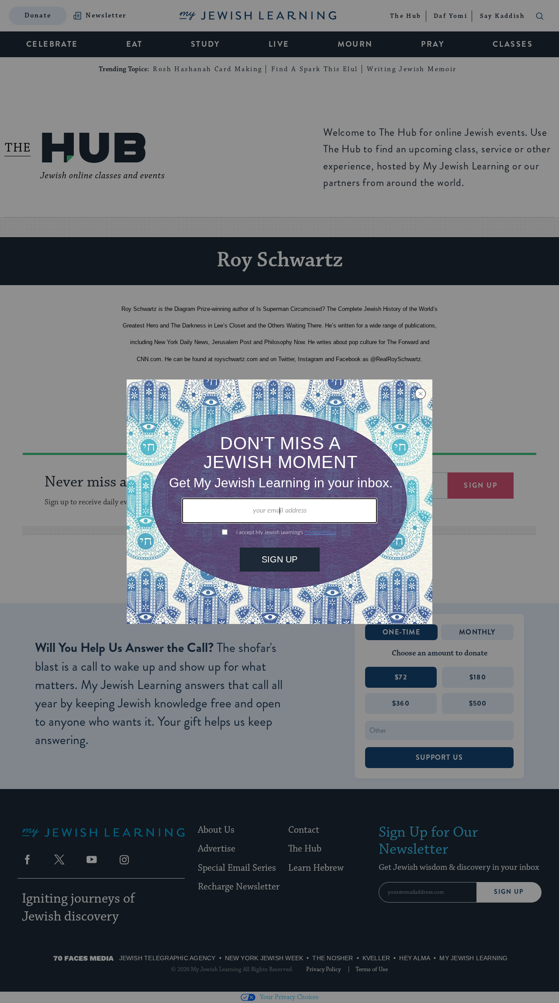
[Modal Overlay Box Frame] (279, 501)
